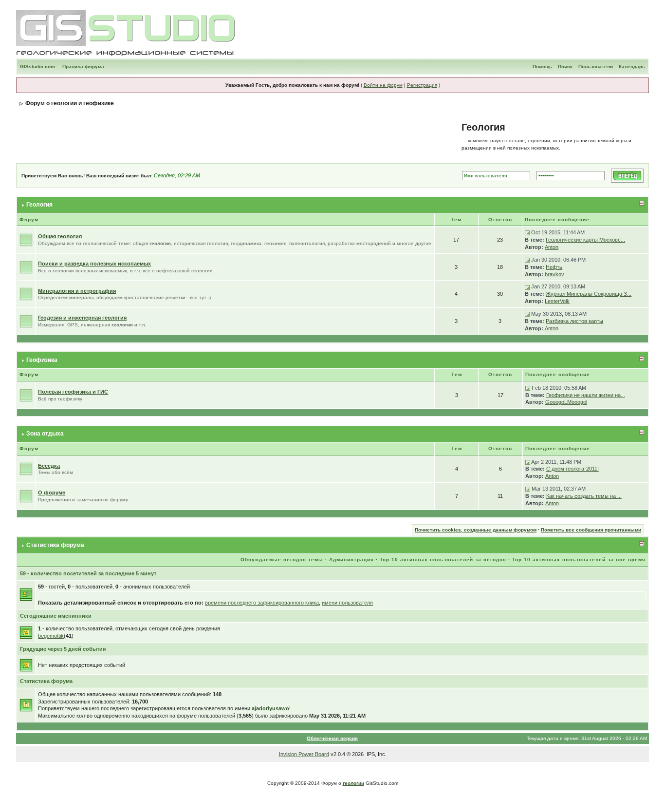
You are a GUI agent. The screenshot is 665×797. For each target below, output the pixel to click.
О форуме (51, 492)
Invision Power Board (304, 754)
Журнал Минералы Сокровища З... (588, 294)
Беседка (49, 466)
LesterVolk (557, 301)
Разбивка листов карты (574, 321)
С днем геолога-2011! (572, 469)
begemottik (51, 636)
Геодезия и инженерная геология (82, 318)
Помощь (542, 66)
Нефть (554, 267)
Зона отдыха (45, 433)
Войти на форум (383, 85)
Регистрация (422, 85)
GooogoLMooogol (566, 402)
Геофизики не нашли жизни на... (585, 395)
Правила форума (83, 66)
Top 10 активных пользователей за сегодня (443, 559)
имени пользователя (347, 603)
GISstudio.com (37, 66)
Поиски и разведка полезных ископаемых (94, 263)
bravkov (554, 274)
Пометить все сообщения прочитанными (591, 529)
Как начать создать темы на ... (584, 496)
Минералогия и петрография (77, 291)
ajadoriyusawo (270, 708)
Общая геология (60, 236)
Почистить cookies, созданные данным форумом (475, 529)
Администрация (351, 559)
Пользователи (595, 66)
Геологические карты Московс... (585, 240)
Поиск (565, 66)
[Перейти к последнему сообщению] (527, 232)
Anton (551, 247)
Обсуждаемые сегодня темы (281, 559)
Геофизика (41, 360)
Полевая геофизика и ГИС (73, 392)
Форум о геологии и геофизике (69, 103)
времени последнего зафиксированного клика (262, 603)
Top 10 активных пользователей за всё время (579, 559)
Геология (39, 204)
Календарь (632, 66)
